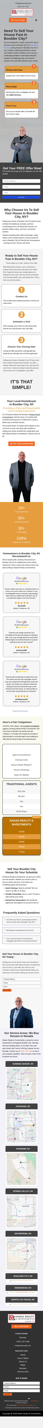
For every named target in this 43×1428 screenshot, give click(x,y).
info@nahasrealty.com (23, 3)
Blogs (23, 1365)
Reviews (22, 1368)
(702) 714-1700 (22, 7)
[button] (21, 444)
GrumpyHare (34, 1401)
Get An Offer (21, 197)
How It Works (22, 1358)
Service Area (22, 1372)
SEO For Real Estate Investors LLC (26, 1405)
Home (22, 1355)
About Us (23, 1361)
